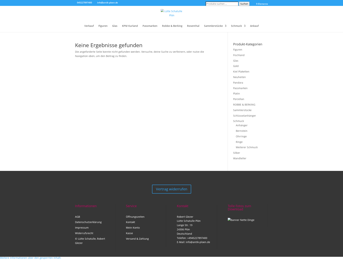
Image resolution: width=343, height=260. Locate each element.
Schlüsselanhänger (244, 115)
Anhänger (242, 125)
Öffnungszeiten (135, 216)
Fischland (239, 55)
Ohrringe (241, 136)
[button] (30, 257)
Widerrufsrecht (84, 233)
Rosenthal (193, 26)
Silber (236, 152)
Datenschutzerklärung (88, 222)
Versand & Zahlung (137, 238)
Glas (114, 26)
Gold (236, 66)
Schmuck (236, 26)
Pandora (238, 82)
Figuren (103, 26)
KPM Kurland (130, 26)
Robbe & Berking (172, 26)
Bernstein (241, 130)
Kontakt (130, 222)
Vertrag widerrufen (171, 189)
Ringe (239, 142)
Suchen (244, 3)
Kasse (129, 233)
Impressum (82, 227)
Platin (236, 93)
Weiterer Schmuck (247, 147)
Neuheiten (239, 77)
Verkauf (89, 26)
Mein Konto (133, 227)
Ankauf (254, 26)
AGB (77, 216)
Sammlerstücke (213, 26)
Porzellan (238, 99)
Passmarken (150, 26)
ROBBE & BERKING (244, 104)
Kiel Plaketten (241, 71)
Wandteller (239, 158)
